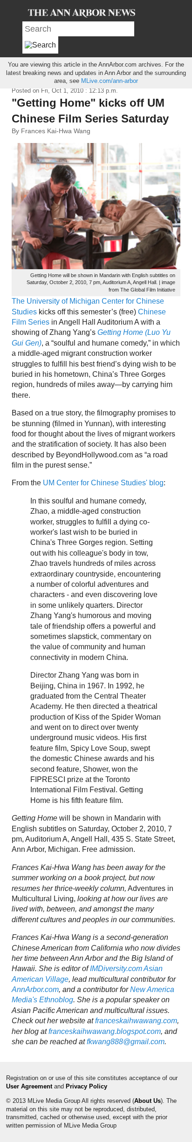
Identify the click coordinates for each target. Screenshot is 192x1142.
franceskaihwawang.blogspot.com (104, 1031)
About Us (147, 1100)
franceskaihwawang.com (136, 1021)
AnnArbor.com (35, 989)
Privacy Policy (86, 1086)
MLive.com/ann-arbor (109, 80)
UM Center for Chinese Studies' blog (103, 483)
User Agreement (29, 1086)
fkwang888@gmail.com (126, 1042)
